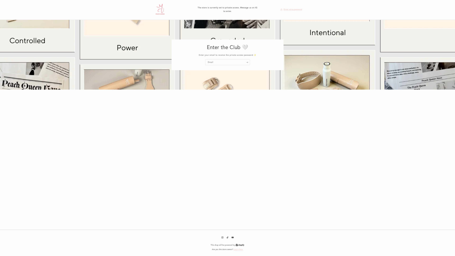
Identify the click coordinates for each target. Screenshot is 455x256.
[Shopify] (240, 245)
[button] (291, 9)
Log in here (238, 249)
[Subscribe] (247, 62)
